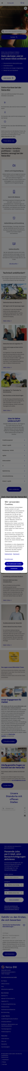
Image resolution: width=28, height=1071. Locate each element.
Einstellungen (9, 559)
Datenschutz (8, 554)
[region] (14, 535)
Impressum (16, 554)
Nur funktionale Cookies (14, 564)
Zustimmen (14, 568)
